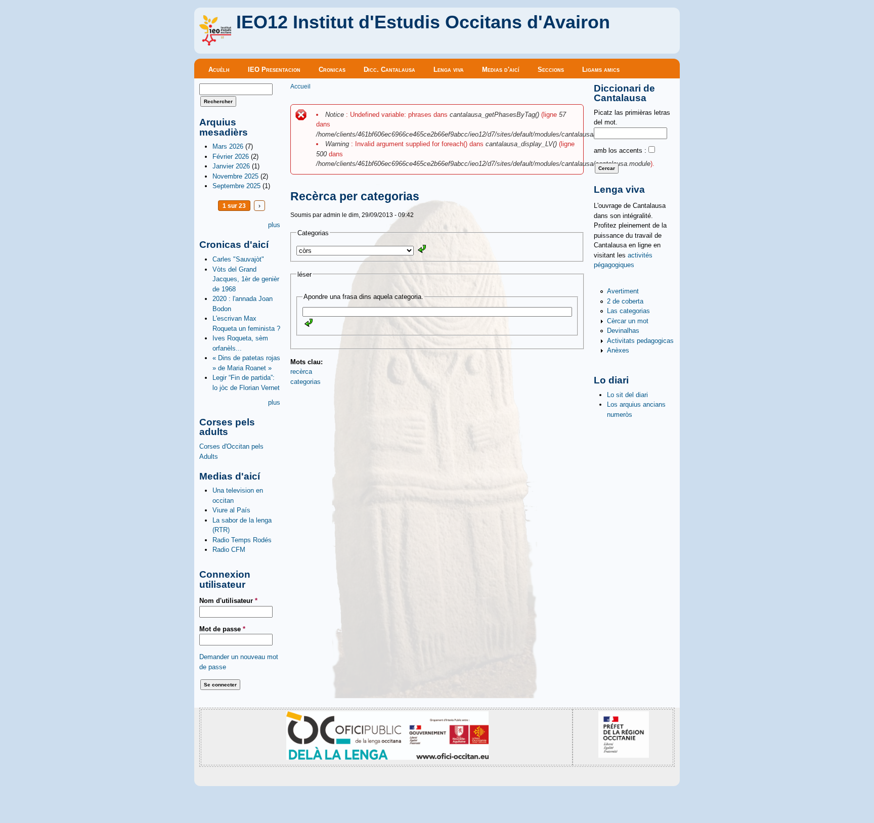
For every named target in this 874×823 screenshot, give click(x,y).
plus (274, 225)
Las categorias (628, 311)
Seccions (551, 69)
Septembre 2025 (236, 186)
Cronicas (332, 69)
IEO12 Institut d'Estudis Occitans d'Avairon (423, 22)
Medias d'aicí (500, 69)
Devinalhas (623, 330)
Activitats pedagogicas (640, 340)
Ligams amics (601, 69)
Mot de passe (222, 629)
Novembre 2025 (235, 176)
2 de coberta (625, 301)
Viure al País (231, 510)
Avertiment (623, 291)
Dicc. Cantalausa (389, 69)
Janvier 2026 (231, 166)
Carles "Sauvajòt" (238, 259)
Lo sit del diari (627, 395)
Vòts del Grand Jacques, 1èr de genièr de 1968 (245, 279)
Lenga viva (448, 69)
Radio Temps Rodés (242, 540)
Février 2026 (230, 156)
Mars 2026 (227, 146)
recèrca (301, 371)
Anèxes (618, 350)
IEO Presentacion (274, 69)
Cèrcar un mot (627, 321)
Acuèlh (219, 69)
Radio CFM (228, 549)
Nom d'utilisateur (228, 600)
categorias (305, 381)
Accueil (300, 86)
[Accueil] (215, 43)
